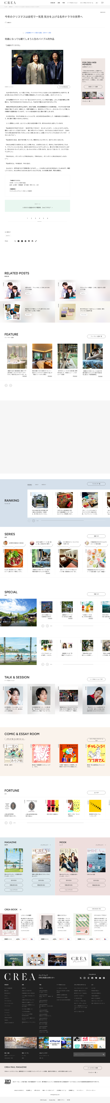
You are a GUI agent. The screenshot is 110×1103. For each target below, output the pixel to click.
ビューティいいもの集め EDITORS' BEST (27, 1015)
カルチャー (8, 235)
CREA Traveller (43, 1100)
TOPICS (6, 1020)
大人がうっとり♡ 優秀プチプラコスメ (28, 1019)
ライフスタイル (8, 1000)
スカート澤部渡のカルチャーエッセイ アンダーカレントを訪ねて (81, 1007)
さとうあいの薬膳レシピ (27, 1009)
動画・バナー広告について (48, 1090)
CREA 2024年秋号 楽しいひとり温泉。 (43, 1023)
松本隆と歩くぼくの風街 (62, 997)
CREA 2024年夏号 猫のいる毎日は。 (43, 1027)
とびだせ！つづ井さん (79, 995)
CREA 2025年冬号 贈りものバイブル (43, 1019)
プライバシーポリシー (91, 1090)
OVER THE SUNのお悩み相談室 (63, 999)
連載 (59, 2)
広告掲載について (61, 1090)
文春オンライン (61, 1100)
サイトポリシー (80, 1090)
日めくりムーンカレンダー (97, 1000)
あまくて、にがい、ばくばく (80, 1003)
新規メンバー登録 (93, 86)
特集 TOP (96, 594)
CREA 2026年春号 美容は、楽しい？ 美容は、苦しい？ (46, 996)
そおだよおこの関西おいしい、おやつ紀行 (28, 1005)
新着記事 (53, 2)
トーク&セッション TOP (96, 679)
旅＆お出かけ (7, 993)
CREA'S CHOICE (8, 1017)
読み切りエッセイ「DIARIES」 (80, 993)
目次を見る (14, 880)
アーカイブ (7, 1012)
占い (97, 2)
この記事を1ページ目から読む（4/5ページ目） (38, 33)
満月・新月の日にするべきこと (98, 1003)
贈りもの (6, 990)
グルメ (6, 995)
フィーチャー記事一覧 (96, 336)
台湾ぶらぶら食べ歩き (27, 990)
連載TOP (24, 988)
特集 (63, 2)
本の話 (68, 1100)
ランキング (7, 1010)
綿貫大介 (9, 22)
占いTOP (96, 792)
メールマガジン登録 (93, 1068)
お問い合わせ (37, 1090)
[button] (6, 385)
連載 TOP (96, 536)
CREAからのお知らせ (9, 1022)
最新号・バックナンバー (10, 1055)
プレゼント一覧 (86, 101)
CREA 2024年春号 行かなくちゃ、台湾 (43, 1031)
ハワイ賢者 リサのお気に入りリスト (28, 996)
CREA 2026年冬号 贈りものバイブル (43, 1001)
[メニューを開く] (102, 2)
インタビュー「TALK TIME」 (80, 1000)
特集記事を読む (14, 885)
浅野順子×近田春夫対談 (62, 994)
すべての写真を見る (63, 87)
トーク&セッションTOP (62, 988)
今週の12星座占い (95, 995)
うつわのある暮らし (26, 1011)
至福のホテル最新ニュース (27, 1002)
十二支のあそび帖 (78, 998)
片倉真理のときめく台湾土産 (28, 993)
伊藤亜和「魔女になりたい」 (80, 990)
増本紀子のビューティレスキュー (28, 1023)
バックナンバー (44, 845)
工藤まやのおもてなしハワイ (28, 999)
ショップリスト (14, 890)
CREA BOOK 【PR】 (9, 1058)
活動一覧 (41, 1058)
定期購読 (71, 1090)
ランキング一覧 (96, 484)
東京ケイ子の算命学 (95, 998)
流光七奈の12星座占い (96, 993)
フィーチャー (7, 1015)
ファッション (7, 1005)
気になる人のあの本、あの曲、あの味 (63, 991)
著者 (23, 1058)
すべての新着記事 (8, 988)
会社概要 (28, 1090)
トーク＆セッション (72, 2)
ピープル (24, 1055)
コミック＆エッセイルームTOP (96, 739)
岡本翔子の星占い (95, 990)
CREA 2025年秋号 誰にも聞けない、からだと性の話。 (46, 1006)
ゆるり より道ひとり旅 (79, 1011)
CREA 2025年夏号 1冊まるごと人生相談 (43, 1011)
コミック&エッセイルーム (86, 2)
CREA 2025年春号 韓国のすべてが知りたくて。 (45, 1015)
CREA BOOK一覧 (96, 909)
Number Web (52, 1100)
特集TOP (41, 988)
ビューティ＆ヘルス (9, 1003)
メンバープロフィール (44, 1055)
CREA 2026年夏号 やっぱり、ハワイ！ (43, 991)
